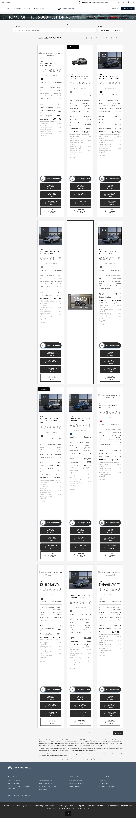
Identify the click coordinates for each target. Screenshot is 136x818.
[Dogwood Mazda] (60, 8)
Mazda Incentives (76, 783)
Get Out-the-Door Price (52, 195)
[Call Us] (119, 2)
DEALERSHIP (104, 776)
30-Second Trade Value (52, 203)
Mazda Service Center (47, 786)
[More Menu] (2, 8)
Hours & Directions (107, 786)
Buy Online (115, 8)
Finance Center (75, 786)
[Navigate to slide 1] (66, 24)
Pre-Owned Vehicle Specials (19, 795)
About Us (102, 780)
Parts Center (44, 789)
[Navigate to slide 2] (69, 24)
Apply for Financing (76, 780)
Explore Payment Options (50, 187)
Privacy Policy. (83, 808)
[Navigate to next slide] (134, 18)
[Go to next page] (121, 38)
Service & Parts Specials (48, 783)
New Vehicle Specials (16, 792)
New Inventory (14, 780)
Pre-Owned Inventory (16, 783)
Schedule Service (128, 8)
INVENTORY (13, 776)
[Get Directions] (124, 2)
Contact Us (103, 783)
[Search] (129, 2)
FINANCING (74, 776)
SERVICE (42, 776)
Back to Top (118, 733)
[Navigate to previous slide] (1, 18)
